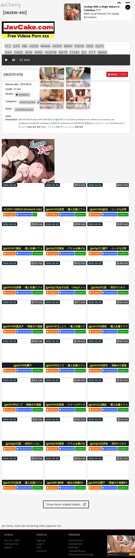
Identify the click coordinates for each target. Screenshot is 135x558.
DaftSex (73, 547)
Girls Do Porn (76, 540)
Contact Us (11, 544)
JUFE (16, 46)
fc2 (34, 214)
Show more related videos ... (64, 504)
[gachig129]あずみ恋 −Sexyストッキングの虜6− (65, 289)
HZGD (33, 46)
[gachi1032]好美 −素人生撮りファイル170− (22, 484)
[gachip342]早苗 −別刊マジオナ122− (108, 445)
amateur (10, 214)
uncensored (24, 214)
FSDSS (79, 46)
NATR (63, 52)
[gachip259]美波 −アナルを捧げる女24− (65, 250)
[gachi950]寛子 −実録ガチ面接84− (108, 482)
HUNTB (50, 52)
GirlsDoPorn (76, 544)
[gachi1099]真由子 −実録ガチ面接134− (22, 328)
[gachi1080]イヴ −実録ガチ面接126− (22, 406)
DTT (92, 52)
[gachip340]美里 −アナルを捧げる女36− (65, 445)
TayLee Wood (77, 551)
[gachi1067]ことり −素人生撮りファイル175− (65, 328)
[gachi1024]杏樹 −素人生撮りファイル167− (22, 289)
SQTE (99, 46)
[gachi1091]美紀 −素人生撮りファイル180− (22, 250)
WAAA (45, 46)
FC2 (8, 46)
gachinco (80, 214)
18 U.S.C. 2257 (12, 540)
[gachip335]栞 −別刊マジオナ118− (108, 289)
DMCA (8, 547)
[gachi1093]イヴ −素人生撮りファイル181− (65, 367)
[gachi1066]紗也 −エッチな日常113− (108, 211)
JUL (84, 52)
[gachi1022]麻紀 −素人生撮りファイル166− (108, 406)
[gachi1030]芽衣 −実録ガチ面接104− (108, 367)
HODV (57, 46)
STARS (74, 52)
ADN (28, 52)
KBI (24, 46)
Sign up (41, 540)
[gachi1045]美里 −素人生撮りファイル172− (108, 328)
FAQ (39, 547)
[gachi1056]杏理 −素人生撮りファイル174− (65, 211)
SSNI (89, 46)
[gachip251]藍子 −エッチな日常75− (108, 250)
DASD (18, 52)
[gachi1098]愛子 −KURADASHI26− (23, 367)
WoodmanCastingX (81, 554)
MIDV (68, 46)
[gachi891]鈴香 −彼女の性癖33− (65, 482)
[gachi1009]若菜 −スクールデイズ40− (65, 406)
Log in (40, 544)
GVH (8, 52)
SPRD (38, 52)
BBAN (102, 52)
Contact (42, 551)
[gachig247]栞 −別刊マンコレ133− (23, 445)
